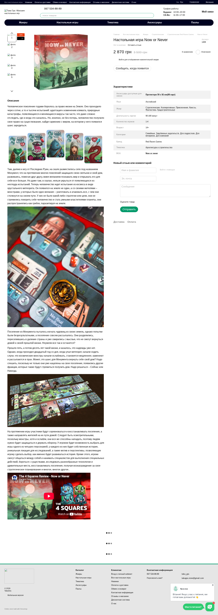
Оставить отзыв (134, 45)
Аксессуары (154, 22)
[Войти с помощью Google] (183, 170)
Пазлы (195, 22)
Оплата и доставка (42, 2)
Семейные (150, 133)
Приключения (182, 107)
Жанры (23, 22)
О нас (134, 2)
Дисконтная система (120, 2)
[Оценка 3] (149, 202)
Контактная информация (80, 2)
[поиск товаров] (151, 15)
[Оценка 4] (153, 202)
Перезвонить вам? (155, 578)
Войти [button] (121, 60)
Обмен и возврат (60, 2)
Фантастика (151, 110)
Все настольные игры (13, 2)
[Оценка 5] (158, 202)
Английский (151, 102)
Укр (177, 2)
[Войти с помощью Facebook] (178, 170)
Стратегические (153, 107)
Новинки (28, 2)
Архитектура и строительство (159, 147)
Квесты (192, 107)
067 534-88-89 (53, 8)
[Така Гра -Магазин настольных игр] (19, 576)
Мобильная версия (15, 595)
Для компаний (162, 136)
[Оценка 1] (139, 202)
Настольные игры (67, 22)
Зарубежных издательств (167, 133)
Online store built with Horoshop (15, 609)
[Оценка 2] (144, 202)
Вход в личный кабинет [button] (121, 574)
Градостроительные (166, 110)
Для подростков (187, 133)
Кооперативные (168, 107)
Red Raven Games (154, 142)
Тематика (112, 22)
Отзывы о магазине (101, 2)
